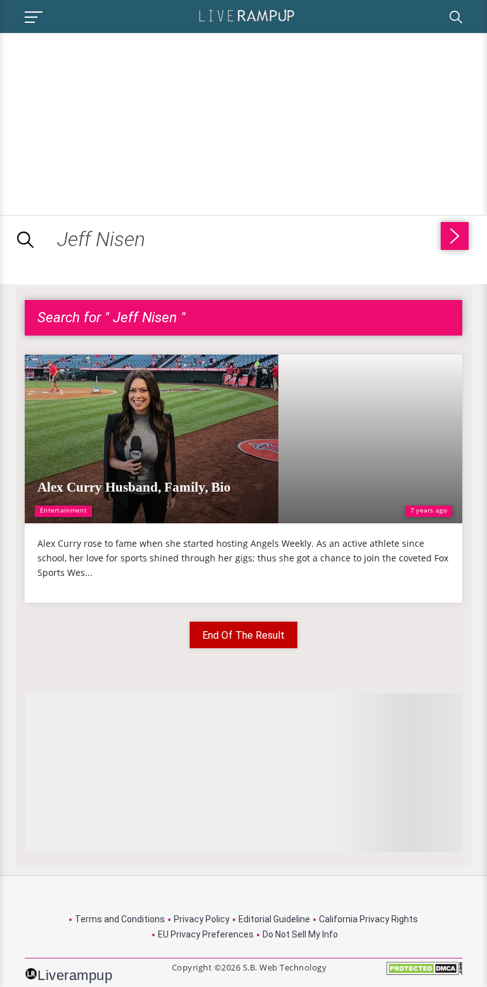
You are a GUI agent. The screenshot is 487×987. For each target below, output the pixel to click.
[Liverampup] (246, 15)
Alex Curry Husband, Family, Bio (134, 487)
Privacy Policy (202, 919)
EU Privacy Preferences (206, 934)
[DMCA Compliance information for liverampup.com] (424, 973)
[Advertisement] (106, 122)
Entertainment (63, 510)
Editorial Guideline (274, 919)
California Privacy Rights (368, 919)
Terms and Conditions (120, 919)
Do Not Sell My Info (300, 934)
